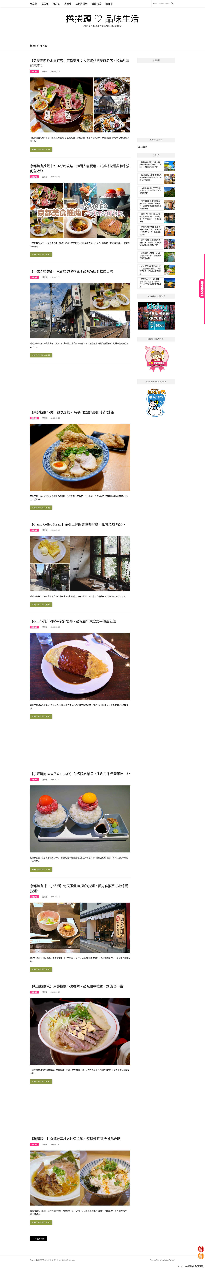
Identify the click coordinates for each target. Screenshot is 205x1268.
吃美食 (56, 3)
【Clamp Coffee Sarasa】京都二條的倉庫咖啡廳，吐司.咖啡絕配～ (77, 524)
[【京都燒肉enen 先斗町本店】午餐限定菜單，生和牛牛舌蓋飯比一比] (80, 818)
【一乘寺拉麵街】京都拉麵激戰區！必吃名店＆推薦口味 (71, 271)
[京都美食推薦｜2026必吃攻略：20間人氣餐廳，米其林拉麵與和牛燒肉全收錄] (80, 210)
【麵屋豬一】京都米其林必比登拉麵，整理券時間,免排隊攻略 (75, 1139)
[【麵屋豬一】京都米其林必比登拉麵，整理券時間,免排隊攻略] (80, 1177)
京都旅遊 (34, 71)
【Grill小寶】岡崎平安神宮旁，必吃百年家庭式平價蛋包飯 (73, 621)
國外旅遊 (96, 3)
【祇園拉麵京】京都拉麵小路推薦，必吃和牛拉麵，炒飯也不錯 (76, 986)
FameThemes (169, 1260)
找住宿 (45, 3)
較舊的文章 (39, 1239)
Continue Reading (41, 149)
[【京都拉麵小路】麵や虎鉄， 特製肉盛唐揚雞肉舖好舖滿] (80, 457)
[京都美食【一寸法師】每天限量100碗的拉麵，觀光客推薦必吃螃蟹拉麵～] (80, 927)
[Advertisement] (80, 388)
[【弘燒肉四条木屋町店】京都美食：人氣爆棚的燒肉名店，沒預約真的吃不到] (80, 104)
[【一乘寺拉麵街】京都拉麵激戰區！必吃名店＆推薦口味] (80, 310)
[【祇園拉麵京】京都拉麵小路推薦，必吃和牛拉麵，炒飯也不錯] (80, 1031)
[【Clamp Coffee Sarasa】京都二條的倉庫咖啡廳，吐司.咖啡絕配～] (80, 563)
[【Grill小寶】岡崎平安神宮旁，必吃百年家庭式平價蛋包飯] (80, 666)
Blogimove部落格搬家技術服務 (191, 1266)
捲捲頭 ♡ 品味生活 (102, 19)
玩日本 (109, 3)
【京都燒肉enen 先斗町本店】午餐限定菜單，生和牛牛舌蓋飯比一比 (80, 774)
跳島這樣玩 (81, 3)
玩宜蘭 (33, 3)
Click (202, 288)
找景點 (67, 3)
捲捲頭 (44, 71)
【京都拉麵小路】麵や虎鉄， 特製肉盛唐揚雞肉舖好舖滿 (72, 412)
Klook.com (142, 147)
